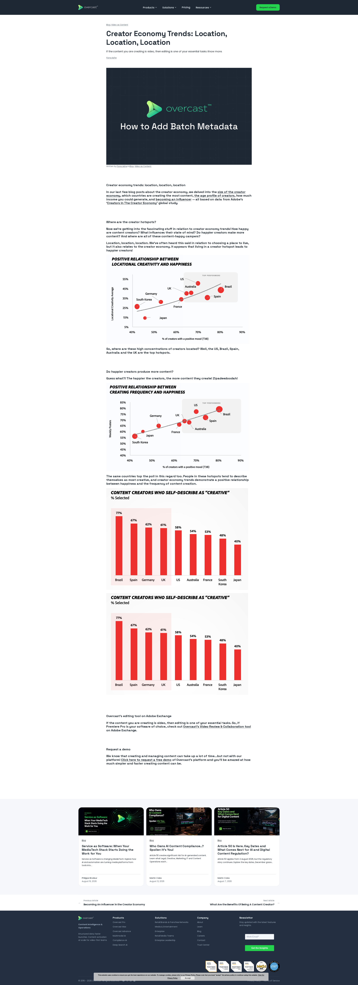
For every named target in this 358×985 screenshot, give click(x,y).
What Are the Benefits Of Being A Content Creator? (242, 904)
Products (148, 7)
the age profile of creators (214, 195)
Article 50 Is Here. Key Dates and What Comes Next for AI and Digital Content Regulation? (244, 849)
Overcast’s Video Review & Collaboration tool (217, 726)
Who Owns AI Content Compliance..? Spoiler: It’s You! (177, 848)
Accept (188, 978)
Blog (108, 24)
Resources (202, 7)
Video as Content (119, 24)
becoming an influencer (173, 199)
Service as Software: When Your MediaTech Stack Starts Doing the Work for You (107, 849)
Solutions (168, 7)
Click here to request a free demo (146, 760)
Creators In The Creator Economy (132, 203)
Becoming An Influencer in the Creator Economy (114, 904)
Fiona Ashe (111, 57)
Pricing (186, 7)
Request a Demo (268, 7)
